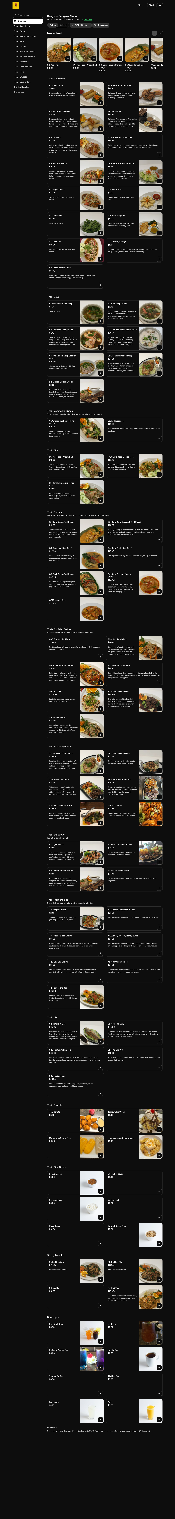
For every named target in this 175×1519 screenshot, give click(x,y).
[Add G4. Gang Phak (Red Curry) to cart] (159, 565)
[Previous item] (154, 33)
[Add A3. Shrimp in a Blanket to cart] (100, 128)
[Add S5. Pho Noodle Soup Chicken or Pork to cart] (100, 373)
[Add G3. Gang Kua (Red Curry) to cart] (100, 565)
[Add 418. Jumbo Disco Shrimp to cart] (100, 953)
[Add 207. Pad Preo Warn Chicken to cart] (100, 682)
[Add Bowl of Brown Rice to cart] (159, 1243)
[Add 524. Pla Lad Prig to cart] (159, 1067)
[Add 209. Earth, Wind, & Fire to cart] (159, 708)
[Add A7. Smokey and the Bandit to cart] (159, 155)
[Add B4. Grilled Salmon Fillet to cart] (159, 888)
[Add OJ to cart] (159, 1419)
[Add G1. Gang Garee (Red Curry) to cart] (145, 58)
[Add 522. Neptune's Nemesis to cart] (100, 1067)
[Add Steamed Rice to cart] (100, 1217)
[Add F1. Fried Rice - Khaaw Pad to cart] (93, 58)
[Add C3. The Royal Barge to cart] (159, 259)
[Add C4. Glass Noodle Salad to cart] (100, 285)
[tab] (52, 25)
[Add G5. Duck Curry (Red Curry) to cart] (100, 591)
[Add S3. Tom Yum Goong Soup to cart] (100, 347)
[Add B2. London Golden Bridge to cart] (100, 399)
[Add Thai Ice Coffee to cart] (100, 1393)
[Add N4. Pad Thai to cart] (67, 58)
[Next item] (160, 33)
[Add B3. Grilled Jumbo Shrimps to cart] (159, 862)
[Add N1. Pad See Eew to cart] (100, 1279)
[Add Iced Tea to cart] (159, 1341)
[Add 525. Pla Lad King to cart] (100, 1093)
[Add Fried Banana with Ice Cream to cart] (159, 1155)
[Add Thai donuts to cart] (100, 1129)
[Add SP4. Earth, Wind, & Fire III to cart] (159, 797)
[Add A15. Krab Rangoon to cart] (159, 233)
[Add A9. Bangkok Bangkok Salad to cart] (159, 181)
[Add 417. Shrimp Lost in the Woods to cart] (159, 927)
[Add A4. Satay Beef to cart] (159, 128)
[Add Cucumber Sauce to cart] (159, 1191)
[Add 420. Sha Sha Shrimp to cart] (100, 979)
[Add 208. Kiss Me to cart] (100, 708)
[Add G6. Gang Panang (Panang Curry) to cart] (119, 58)
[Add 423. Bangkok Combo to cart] (159, 979)
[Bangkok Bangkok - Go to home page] (16, 5)
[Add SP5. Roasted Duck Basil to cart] (100, 823)
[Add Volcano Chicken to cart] (159, 823)
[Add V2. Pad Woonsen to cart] (159, 438)
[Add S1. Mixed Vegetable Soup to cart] (100, 321)
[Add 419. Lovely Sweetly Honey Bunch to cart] (159, 953)
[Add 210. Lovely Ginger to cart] (100, 735)
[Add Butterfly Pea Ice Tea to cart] (100, 1367)
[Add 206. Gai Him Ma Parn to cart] (159, 656)
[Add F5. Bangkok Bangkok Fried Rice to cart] (100, 500)
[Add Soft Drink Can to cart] (100, 1341)
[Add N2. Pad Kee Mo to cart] (159, 1279)
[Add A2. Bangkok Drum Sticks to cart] (159, 102)
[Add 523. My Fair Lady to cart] (159, 1041)
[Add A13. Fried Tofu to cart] (159, 207)
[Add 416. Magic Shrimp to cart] (100, 927)
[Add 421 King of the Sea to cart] (100, 1005)
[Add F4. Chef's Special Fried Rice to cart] (159, 474)
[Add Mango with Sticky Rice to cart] (100, 1155)
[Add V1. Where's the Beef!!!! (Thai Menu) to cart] (100, 438)
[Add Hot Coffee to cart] (159, 1367)
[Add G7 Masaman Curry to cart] (100, 617)
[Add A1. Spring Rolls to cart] (100, 102)
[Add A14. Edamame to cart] (100, 233)
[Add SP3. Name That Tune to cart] (100, 797)
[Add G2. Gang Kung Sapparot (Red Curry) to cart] (159, 539)
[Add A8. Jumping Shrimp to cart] (100, 181)
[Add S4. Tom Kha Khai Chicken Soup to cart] (159, 347)
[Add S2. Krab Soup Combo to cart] (159, 321)
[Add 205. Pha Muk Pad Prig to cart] (100, 656)
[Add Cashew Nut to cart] (159, 1217)
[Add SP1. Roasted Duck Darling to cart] (159, 373)
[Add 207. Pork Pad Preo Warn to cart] (159, 682)
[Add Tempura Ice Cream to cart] (159, 1129)
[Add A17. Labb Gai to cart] (100, 259)
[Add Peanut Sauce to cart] (100, 1191)
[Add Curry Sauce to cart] (100, 1243)
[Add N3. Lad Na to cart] (100, 1305)
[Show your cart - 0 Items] (160, 5)
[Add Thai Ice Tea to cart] (159, 1393)
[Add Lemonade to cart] (100, 1419)
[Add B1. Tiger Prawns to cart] (100, 862)
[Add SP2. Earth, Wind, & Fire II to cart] (159, 770)
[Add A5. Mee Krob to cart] (100, 155)
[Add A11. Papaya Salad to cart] (100, 207)
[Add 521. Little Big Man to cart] (100, 1041)
